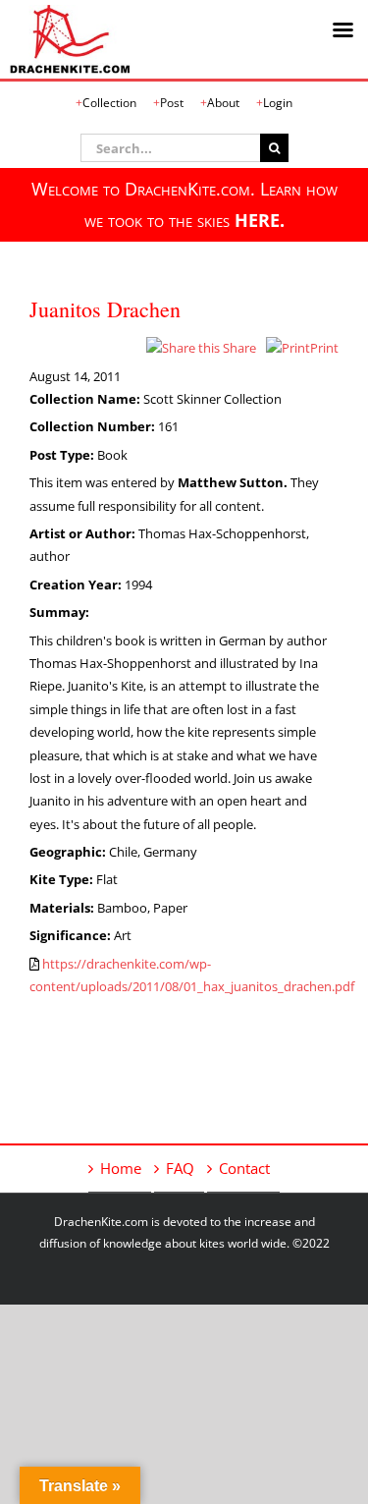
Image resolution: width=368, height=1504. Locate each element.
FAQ (180, 1168)
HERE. (260, 220)
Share (238, 348)
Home (120, 1168)
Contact (244, 1168)
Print (324, 348)
